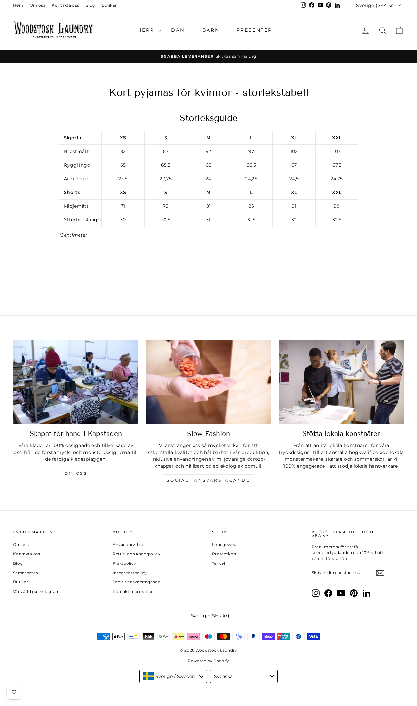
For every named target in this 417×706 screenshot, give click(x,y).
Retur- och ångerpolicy (137, 553)
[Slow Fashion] (208, 382)
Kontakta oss (65, 5)
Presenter (256, 30)
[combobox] (173, 676)
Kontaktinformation (133, 591)
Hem (18, 5)
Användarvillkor (129, 544)
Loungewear (225, 544)
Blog (90, 5)
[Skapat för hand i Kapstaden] (75, 382)
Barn (212, 30)
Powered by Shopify (208, 660)
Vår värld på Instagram (36, 591)
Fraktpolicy (124, 563)
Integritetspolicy (130, 572)
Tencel (218, 563)
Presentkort (224, 553)
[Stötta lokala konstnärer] (341, 382)
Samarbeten (25, 572)
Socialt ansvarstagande (208, 480)
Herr (146, 30)
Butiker (109, 5)
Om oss (37, 5)
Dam (179, 30)
